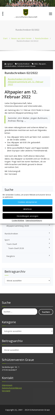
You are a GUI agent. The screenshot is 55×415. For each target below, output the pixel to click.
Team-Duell (11, 244)
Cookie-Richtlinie (18, 220)
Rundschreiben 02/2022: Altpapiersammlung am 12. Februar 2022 (25, 82)
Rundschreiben (41, 38)
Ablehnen (27, 209)
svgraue (9, 64)
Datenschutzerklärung (34, 220)
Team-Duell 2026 (16, 248)
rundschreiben (10, 66)
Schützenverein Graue (26, 66)
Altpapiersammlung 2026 (17, 225)
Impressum (7, 385)
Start (5, 38)
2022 (36, 64)
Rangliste (10, 256)
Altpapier (42, 64)
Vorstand (6, 390)
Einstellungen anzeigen (27, 216)
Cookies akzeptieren (27, 202)
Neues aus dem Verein (21, 38)
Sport (7, 240)
